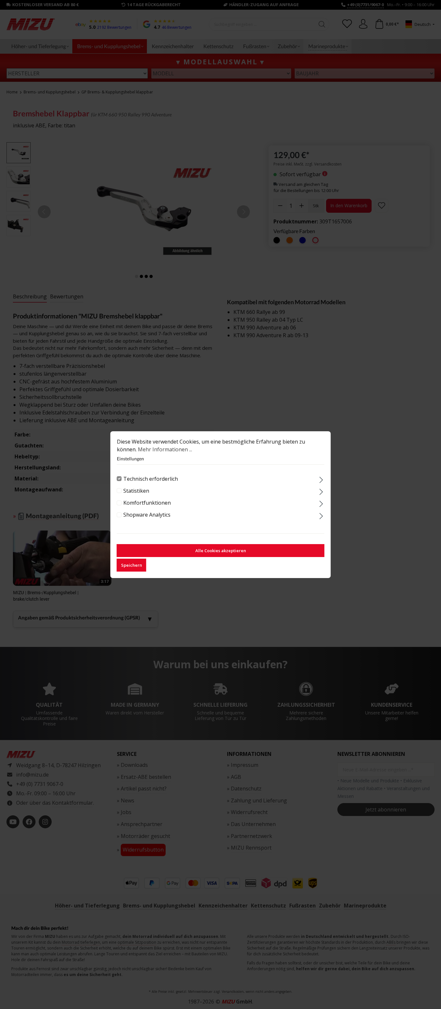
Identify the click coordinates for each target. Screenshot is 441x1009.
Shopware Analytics (146, 514)
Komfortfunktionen (147, 502)
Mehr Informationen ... (165, 449)
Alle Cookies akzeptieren (220, 550)
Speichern (131, 565)
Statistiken (136, 490)
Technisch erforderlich (150, 478)
